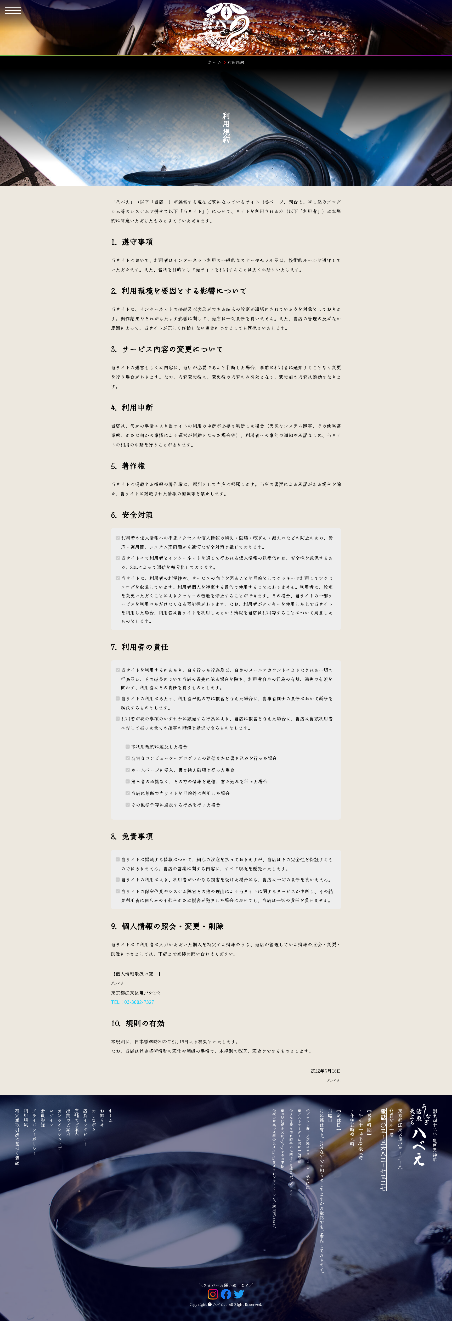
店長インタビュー (85, 1127)
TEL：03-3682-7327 (132, 1001)
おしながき (93, 1120)
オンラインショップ (59, 1129)
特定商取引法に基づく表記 (17, 1136)
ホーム (215, 61)
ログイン (51, 1117)
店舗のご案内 (76, 1122)
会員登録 (42, 1117)
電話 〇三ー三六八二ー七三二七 (383, 1149)
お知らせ (102, 1117)
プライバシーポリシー (34, 1131)
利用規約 (25, 1117)
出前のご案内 (68, 1122)
